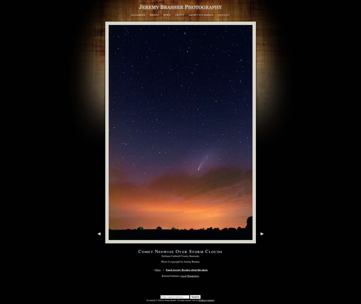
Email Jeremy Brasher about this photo (187, 270)
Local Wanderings (190, 276)
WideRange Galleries (206, 300)
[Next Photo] (263, 241)
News (167, 14)
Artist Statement (201, 14)
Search (195, 297)
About (179, 14)
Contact (224, 14)
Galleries (138, 14)
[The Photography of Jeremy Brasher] (180, 10)
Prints (154, 14)
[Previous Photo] (98, 241)
